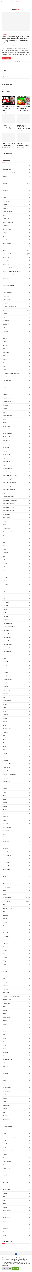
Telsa (16, 1133)
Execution (16, 676)
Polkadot (16, 968)
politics (16, 964)
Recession (16, 1010)
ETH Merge (16, 602)
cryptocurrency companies (16, 475)
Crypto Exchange (16, 433)
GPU (16, 735)
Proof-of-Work (16, 1003)
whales (16, 1224)
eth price (16, 609)
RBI (16, 1006)
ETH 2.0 (16, 598)
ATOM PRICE (16, 201)
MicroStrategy (16, 869)
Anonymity (16, 187)
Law (16, 785)
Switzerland (16, 1119)
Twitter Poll (16, 1179)
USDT (16, 1203)
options (16, 922)
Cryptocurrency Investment (16, 486)
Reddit (16, 1013)
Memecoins (16, 841)
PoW (16, 978)
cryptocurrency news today (16, 500)
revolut (16, 1038)
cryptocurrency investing (16, 482)
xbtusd (16, 1231)
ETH (16, 595)
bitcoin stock (16, 296)
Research (16, 1031)
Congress (16, 405)
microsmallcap (16, 866)
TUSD (16, 1172)
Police (16, 954)
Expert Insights (16, 686)
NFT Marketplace (16, 908)
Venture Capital (16, 1210)
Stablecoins (16, 1105)
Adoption (16, 166)
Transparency (16, 1168)
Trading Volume (16, 1161)
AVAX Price (16, 218)
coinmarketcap (16, 398)
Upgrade (16, 1193)
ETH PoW (16, 605)
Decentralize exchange (16, 531)
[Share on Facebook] (14, 61)
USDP (16, 1200)
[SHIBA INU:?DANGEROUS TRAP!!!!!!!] (23, 137)
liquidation (16, 802)
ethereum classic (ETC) (16, 626)
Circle (16, 391)
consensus (16, 408)
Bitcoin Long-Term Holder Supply (16, 271)
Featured (16, 693)
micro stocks (16, 862)
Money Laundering (16, 883)
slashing (16, 1084)
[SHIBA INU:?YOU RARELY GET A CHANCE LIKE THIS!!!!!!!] (23, 118)
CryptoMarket (16, 514)
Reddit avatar (16, 1017)
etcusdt (16, 588)
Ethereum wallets (16, 651)
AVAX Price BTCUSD (16, 222)
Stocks (16, 1112)
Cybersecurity (16, 517)
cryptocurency (16, 465)
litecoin (16, 809)
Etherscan (16, 655)
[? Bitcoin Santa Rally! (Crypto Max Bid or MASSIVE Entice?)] (23, 100)
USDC (16, 1196)
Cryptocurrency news (16, 496)
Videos (16, 1214)
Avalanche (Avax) (16, 211)
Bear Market (16, 239)
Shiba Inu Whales (16, 1077)
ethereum (16, 616)
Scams (16, 1056)
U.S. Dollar (16, 1182)
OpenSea (16, 915)
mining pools (16, 880)
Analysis (16, 183)
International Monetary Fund (16, 774)
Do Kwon (16, 545)
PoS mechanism (16, 975)
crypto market (16, 440)
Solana (16, 1094)
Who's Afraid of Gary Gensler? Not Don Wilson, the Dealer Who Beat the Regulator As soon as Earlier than (15, 40)
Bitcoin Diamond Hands (16, 261)
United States (16, 1189)
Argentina (16, 190)
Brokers (16, 313)
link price (16, 795)
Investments (16, 778)
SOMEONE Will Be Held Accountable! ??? (8, 144)
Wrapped (16, 1228)
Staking (16, 1108)
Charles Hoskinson (16, 384)
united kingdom (16, 1186)
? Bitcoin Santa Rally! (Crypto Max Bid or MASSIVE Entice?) (23, 108)
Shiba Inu (16, 1073)
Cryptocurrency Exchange (16, 479)
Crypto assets (16, 426)
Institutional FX (16, 764)
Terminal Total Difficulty (16, 1136)
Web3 (16, 1221)
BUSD (16, 341)
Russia (16, 1049)
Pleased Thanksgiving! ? (6, 126)
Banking (16, 232)
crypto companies (16, 429)
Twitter (16, 1175)
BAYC (16, 236)
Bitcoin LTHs (16, 278)
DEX (16, 542)
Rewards (16, 1042)
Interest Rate (16, 767)
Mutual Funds (16, 887)
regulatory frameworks (16, 1027)
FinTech (16, 711)
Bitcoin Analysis (17, 254)
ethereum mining (16, 637)
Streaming (16, 1115)
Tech (16, 1122)
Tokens (16, 1154)
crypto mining (16, 443)
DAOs (16, 521)
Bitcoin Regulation (16, 292)
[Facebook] (16, 1254)
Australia (16, 204)
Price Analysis (16, 989)
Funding (16, 718)
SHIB (16, 1063)
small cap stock (16, 1087)
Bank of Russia (16, 229)
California (16, 363)
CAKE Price (16, 352)
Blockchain (4, 34)
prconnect (16, 985)
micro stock (16, 859)
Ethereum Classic (16, 623)
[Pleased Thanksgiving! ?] (8, 118)
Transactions (16, 1165)
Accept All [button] (15, 1268)
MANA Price (16, 823)
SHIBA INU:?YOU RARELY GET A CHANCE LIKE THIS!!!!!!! (23, 127)
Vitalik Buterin (16, 1217)
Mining (16, 876)
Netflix (16, 890)
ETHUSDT (16, 662)
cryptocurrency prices (16, 503)
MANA (16, 820)
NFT (16, 904)
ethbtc (16, 612)
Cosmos (16, 412)
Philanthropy (16, 950)
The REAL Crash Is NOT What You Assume (8, 108)
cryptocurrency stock (16, 507)
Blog (16, 310)
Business (16, 345)
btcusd (16, 334)
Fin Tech (16, 704)
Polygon (16, 971)
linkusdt (16, 799)
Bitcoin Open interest (16, 285)
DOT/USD (16, 553)
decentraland (16, 528)
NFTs (16, 911)
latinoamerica (16, 781)
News (16, 894)
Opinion (16, 918)
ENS (16, 567)
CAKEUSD (16, 356)
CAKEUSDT (16, 359)
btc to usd (16, 331)
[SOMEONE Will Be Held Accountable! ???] (8, 137)
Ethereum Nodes (16, 644)
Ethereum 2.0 (16, 619)
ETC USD (16, 581)
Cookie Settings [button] (7, 1268)
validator (16, 1207)
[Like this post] (12, 61)
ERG (16, 570)
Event (16, 669)
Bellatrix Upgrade (16, 243)
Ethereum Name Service (16, 640)
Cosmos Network (16, 415)
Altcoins (16, 176)
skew (16, 1080)
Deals (16, 524)
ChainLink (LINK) (16, 380)
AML (16, 180)
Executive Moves (16, 679)
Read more (6, 58)
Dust (16, 556)
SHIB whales (16, 1070)
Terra (16, 1140)
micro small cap (16, 855)
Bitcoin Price (16, 289)
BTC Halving (16, 324)
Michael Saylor (16, 852)
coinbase (16, 394)
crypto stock (16, 458)
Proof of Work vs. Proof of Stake (16, 996)
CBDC (16, 370)
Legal (16, 792)
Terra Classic (16, 1144)
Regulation (16, 1024)
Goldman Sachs (16, 728)
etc (16, 574)
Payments (16, 943)
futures (16, 721)
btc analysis (16, 320)
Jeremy (4, 45)
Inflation (16, 753)
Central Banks (16, 377)
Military (16, 873)
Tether (16, 1147)
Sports (16, 1101)
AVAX (16, 215)
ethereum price (16, 648)
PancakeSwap (16, 932)
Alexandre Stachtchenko (16, 173)
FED (16, 697)
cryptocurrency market (16, 489)
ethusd (16, 658)
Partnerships (16, 936)
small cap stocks (16, 1091)
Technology (16, 1129)
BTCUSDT (16, 338)
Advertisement (16, 169)
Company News (16, 401)
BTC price (16, 327)
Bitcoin (16, 250)
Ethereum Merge (16, 633)
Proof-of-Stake (16, 999)
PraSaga (16, 982)
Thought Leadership (16, 1151)
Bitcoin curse (16, 257)
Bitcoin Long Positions (16, 268)
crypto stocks (16, 461)
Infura (16, 757)
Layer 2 (16, 788)
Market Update (16, 830)
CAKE (16, 348)
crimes (16, 419)
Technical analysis (16, 1126)
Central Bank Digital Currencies (16, 373)
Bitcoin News (17, 901)
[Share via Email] (19, 61)
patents (16, 940)
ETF (16, 591)
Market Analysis (16, 827)
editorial (16, 563)
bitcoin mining (16, 282)
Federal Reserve (16, 700)
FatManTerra (16, 690)
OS (16, 925)
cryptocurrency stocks (16, 510)
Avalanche (16, 208)
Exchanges (16, 672)
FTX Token (16, 714)
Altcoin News (17, 897)
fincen (16, 707)
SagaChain (16, 1052)
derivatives (16, 538)
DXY (16, 560)
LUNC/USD (16, 816)
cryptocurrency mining (16, 493)
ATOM (16, 197)
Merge (16, 845)
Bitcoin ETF (16, 264)
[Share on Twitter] (15, 61)
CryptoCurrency (16, 472)
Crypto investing (16, 436)
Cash (16, 366)
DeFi (16, 535)
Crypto (16, 422)
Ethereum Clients (16, 630)
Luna (16, 813)
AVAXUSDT (16, 225)
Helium (16, 746)
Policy (16, 961)
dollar (16, 549)
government (16, 732)
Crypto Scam (16, 454)
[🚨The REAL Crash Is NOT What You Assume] (8, 100)
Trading (16, 1158)
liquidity (16, 806)
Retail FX (16, 1034)
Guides (16, 739)
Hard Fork (16, 743)
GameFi (16, 725)
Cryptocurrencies (16, 468)
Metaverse (16, 848)
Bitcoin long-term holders (16, 275)
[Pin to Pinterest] (17, 61)
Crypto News (16, 447)
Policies (16, 957)
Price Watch (16, 992)
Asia (16, 194)
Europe (16, 665)
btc (16, 317)
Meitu (16, 838)
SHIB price (16, 1066)
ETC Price (16, 577)
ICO (16, 750)
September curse (16, 1059)
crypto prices (16, 450)
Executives (16, 683)
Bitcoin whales (16, 299)
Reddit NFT (16, 1020)
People (16, 947)
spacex (16, 1098)
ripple (16, 1045)
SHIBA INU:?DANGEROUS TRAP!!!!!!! (23, 144)
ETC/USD (16, 584)
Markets (16, 834)
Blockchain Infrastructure (16, 306)
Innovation (16, 760)
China (16, 387)
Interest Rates (16, 771)
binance (16, 246)
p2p (16, 929)
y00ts (16, 1235)
